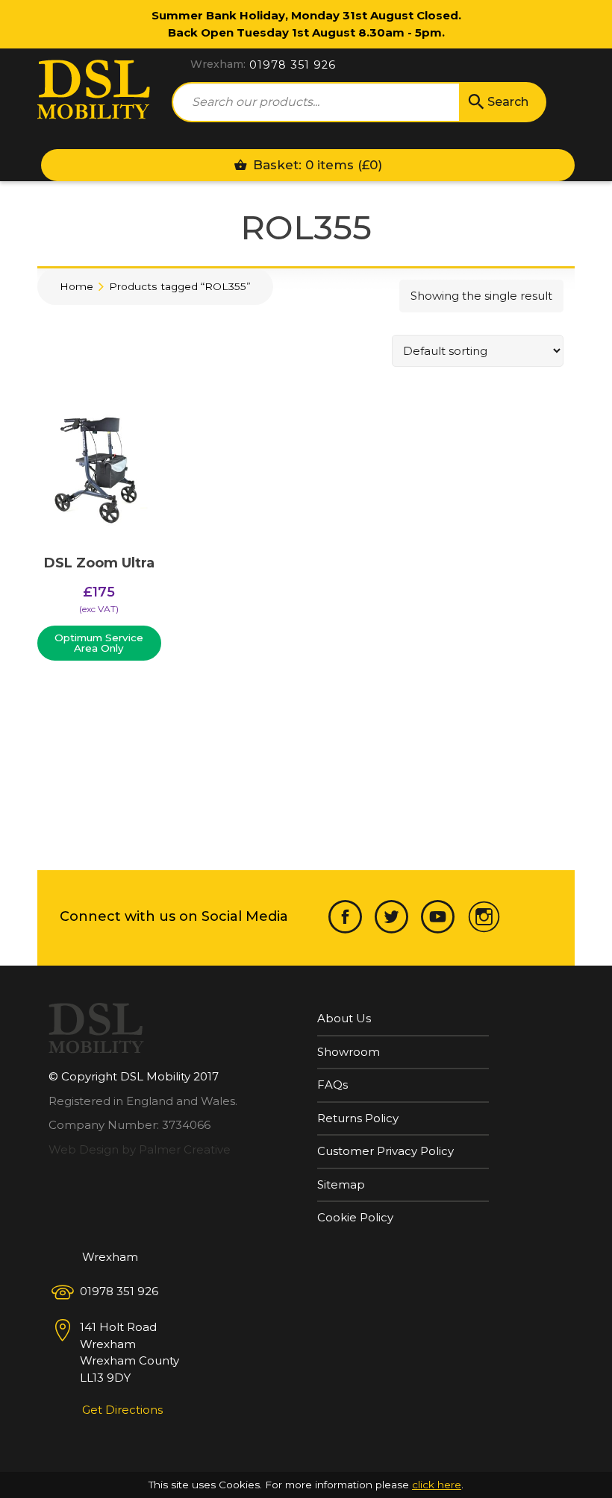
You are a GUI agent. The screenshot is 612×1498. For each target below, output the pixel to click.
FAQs (332, 1084)
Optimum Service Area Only (98, 643)
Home (76, 286)
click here (436, 1485)
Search (507, 102)
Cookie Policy (355, 1217)
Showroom (348, 1052)
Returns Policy (358, 1118)
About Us (344, 1018)
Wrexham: (218, 64)
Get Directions (122, 1410)
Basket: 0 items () (315, 164)
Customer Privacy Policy (385, 1151)
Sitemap (341, 1184)
